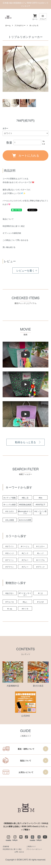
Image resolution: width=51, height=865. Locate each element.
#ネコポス (9, 511)
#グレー (25, 566)
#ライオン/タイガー (25, 594)
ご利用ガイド (31, 846)
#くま (40, 593)
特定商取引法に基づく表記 (14, 226)
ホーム (8, 25)
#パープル (40, 560)
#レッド (40, 553)
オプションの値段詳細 (12, 233)
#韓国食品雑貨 (25, 504)
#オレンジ (9, 553)
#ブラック (40, 566)
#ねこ (25, 601)
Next (45, 69)
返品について (8, 219)
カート (35, 19)
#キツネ (25, 608)
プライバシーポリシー (34, 849)
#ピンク (25, 553)
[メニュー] (43, 16)
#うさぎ (40, 601)
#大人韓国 (9, 520)
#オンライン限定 (41, 512)
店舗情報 (6, 846)
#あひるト (9, 593)
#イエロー (40, 546)
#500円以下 (40, 504)
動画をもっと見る (25, 442)
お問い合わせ (19, 852)
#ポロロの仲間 (25, 520)
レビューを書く (25, 270)
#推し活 (25, 497)
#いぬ (9, 608)
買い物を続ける (9, 247)
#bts (40, 497)
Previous (5, 69)
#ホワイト (9, 546)
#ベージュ (25, 546)
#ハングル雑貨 (10, 504)
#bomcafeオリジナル (25, 512)
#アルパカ (9, 601)
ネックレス (33, 25)
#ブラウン (9, 566)
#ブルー (25, 560)
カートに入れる (28, 155)
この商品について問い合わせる (15, 240)
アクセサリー (20, 25)
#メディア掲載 (10, 497)
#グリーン (9, 560)
